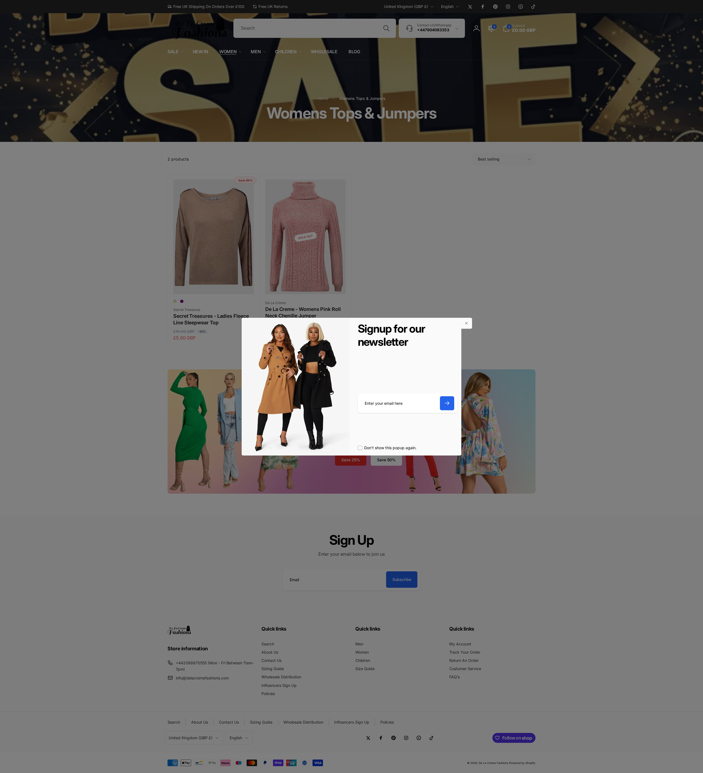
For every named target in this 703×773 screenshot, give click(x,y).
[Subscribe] (447, 403)
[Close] (466, 323)
